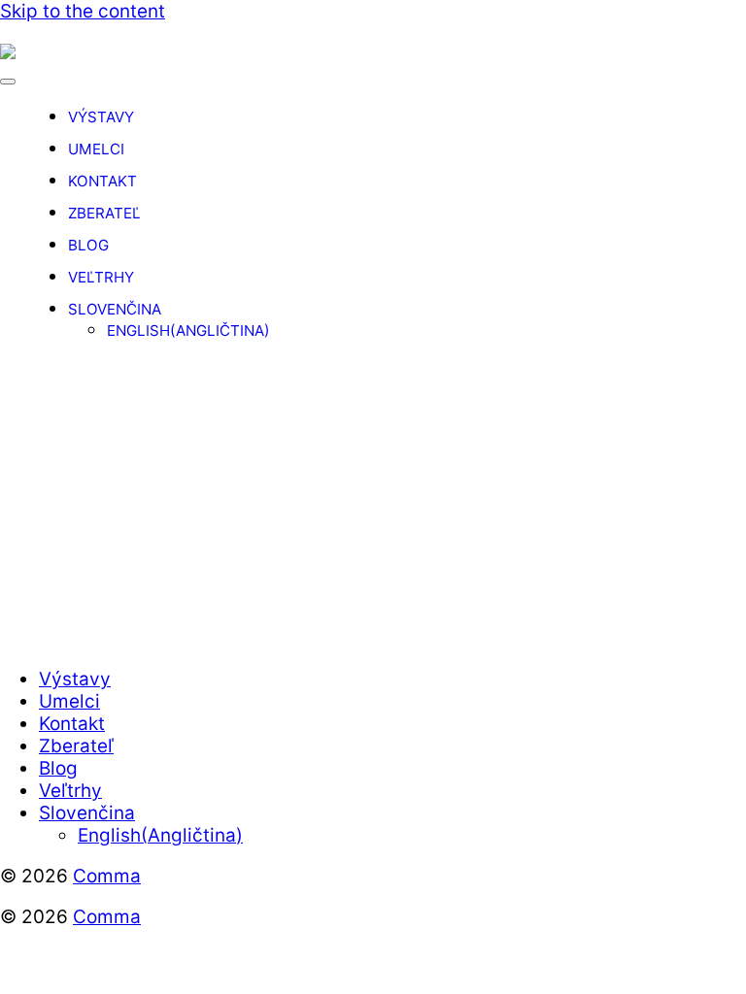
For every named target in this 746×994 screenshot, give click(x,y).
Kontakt (102, 181)
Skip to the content (82, 11)
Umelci (96, 149)
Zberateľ (104, 213)
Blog (88, 245)
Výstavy (101, 117)
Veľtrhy (101, 277)
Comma (107, 876)
